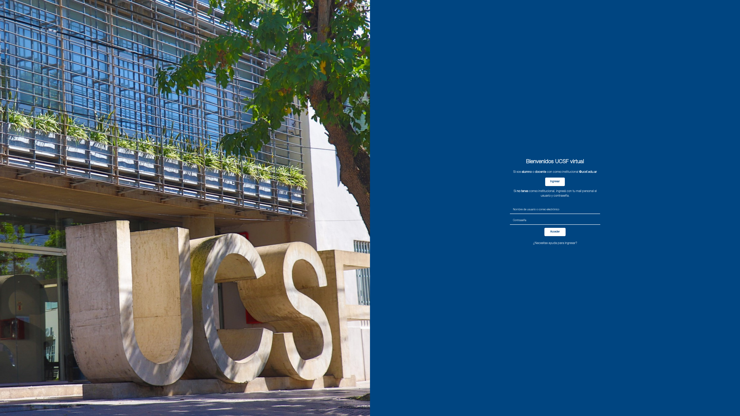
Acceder (555, 232)
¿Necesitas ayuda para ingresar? (555, 243)
